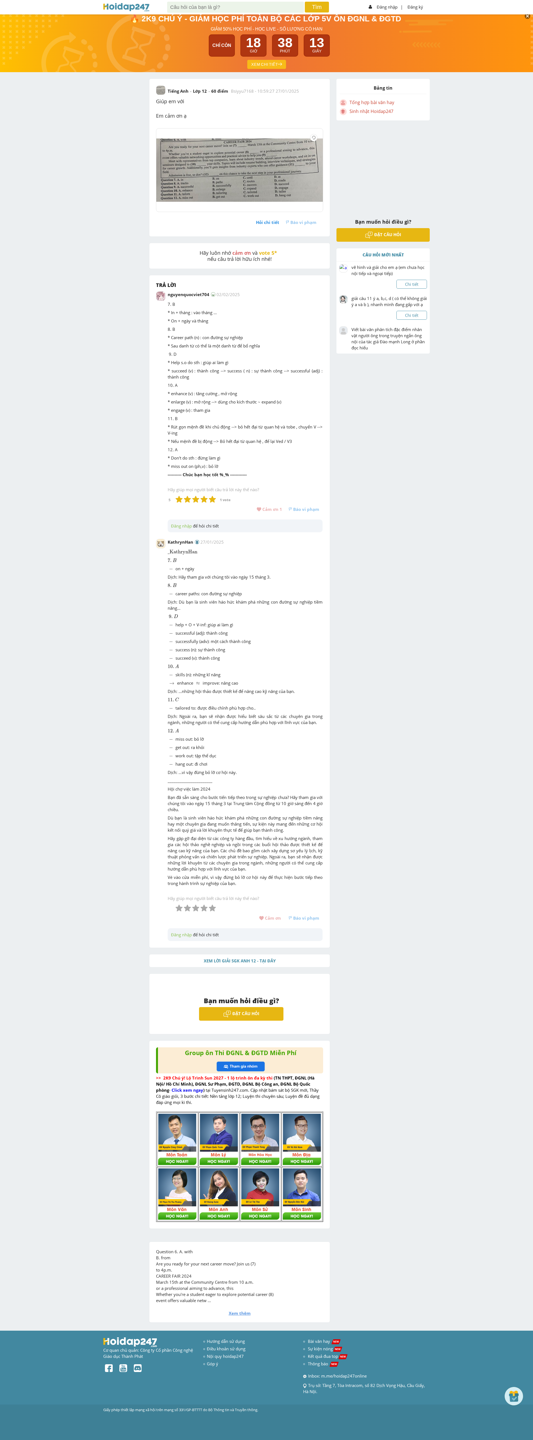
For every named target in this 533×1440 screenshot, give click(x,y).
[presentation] (183, 552)
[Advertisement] (383, 166)
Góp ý (212, 1363)
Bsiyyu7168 (242, 91)
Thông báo (322, 1363)
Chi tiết (411, 284)
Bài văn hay (323, 1341)
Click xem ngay (187, 1090)
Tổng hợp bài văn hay (372, 102)
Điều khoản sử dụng (226, 1348)
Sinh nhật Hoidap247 (371, 111)
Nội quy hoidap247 (225, 1356)
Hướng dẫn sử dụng (226, 1341)
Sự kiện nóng (324, 1348)
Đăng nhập (387, 7)
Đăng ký (415, 7)
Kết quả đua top (327, 1356)
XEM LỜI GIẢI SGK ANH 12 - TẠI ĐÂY (240, 961)
